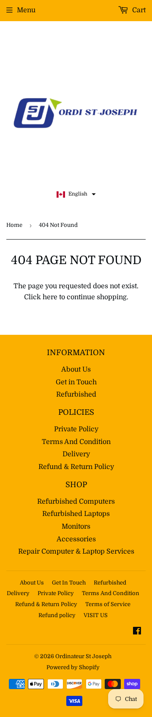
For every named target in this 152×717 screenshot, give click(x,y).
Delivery (76, 454)
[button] (76, 194)
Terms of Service (107, 604)
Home (14, 225)
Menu (26, 10)
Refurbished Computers (76, 501)
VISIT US (96, 615)
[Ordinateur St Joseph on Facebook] (137, 632)
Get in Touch (76, 382)
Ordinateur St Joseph (83, 656)
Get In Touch (69, 582)
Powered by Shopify (73, 667)
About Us (76, 369)
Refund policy (57, 615)
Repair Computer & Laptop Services (76, 551)
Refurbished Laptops (76, 514)
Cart (138, 10)
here (50, 297)
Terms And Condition (76, 442)
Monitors (76, 526)
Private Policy (76, 429)
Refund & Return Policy (76, 467)
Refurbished (76, 394)
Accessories (76, 539)
